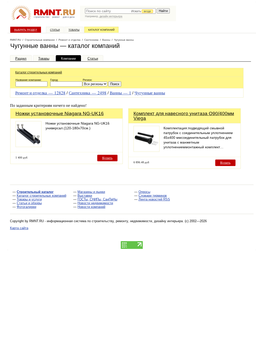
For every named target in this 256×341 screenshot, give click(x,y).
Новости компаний (91, 207)
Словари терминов (152, 195)
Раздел (20, 58)
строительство (41, 17)
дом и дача (68, 17)
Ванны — (120, 93)
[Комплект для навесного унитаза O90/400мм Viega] (146, 150)
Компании (68, 58)
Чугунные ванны (149, 93)
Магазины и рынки (91, 192)
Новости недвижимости (95, 203)
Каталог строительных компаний (38, 72)
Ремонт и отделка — (40, 93)
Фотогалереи (26, 207)
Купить (107, 158)
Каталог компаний (101, 29)
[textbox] (120, 11)
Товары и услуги (29, 199)
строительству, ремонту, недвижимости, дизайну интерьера (137, 221)
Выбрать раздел (25, 29)
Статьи (55, 29)
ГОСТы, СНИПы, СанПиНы (97, 199)
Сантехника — (87, 93)
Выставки (85, 195)
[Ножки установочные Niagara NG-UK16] (28, 146)
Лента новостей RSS (154, 199)
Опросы (144, 192)
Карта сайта (19, 228)
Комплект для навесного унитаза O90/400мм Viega (184, 116)
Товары (74, 29)
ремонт (56, 17)
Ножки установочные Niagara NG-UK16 (60, 113)
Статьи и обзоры (29, 203)
